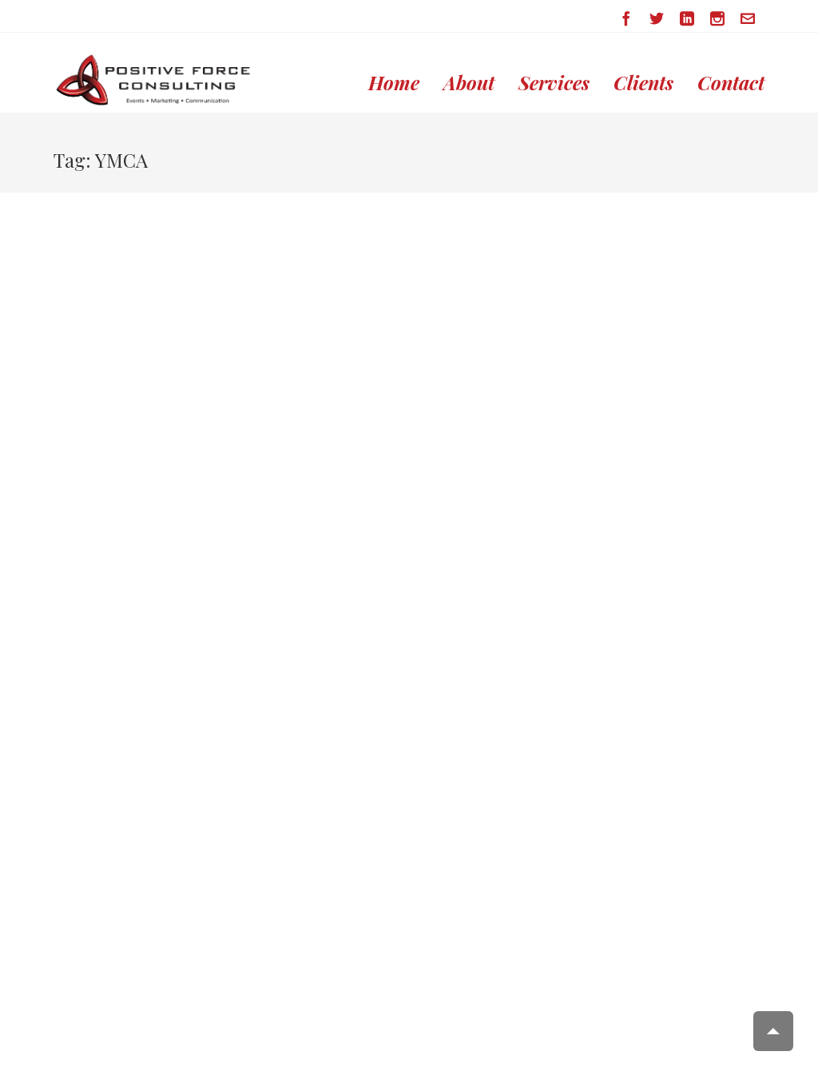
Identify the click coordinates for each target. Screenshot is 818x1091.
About (468, 82)
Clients (643, 82)
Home (393, 82)
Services (554, 82)
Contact (730, 82)
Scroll (773, 1031)
